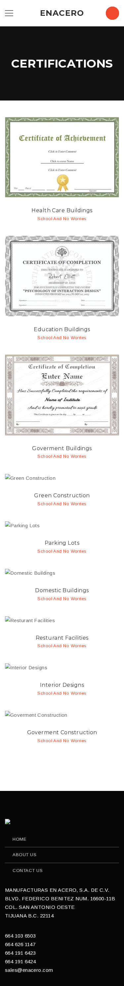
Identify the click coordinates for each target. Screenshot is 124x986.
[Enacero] (8, 821)
